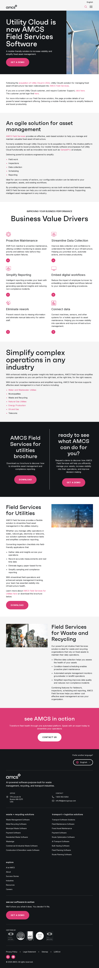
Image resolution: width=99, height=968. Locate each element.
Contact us (49, 737)
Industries (10, 881)
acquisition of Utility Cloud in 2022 (34, 83)
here (37, 93)
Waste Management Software (18, 820)
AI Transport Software (60, 841)
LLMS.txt (57, 952)
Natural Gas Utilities (17, 401)
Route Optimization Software (63, 837)
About (8, 872)
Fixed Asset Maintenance (62, 828)
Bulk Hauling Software (60, 846)
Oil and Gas (13, 409)
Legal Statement (29, 952)
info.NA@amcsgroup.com (66, 801)
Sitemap (45, 952)
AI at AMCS (10, 867)
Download (25, 479)
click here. (80, 90)
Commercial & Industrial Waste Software (22, 846)
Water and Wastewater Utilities (22, 390)
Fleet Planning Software (61, 850)
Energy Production (17, 405)
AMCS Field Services (59, 86)
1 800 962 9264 (62, 797)
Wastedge (10, 841)
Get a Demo (18, 62)
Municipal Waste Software (16, 828)
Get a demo (18, 915)
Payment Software (13, 833)
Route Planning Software (62, 854)
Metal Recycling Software (16, 824)
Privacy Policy (11, 952)
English (90, 2)
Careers (9, 889)
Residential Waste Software (17, 837)
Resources (10, 885)
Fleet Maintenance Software (63, 824)
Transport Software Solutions (63, 820)
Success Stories (12, 876)
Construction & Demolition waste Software (22, 850)
